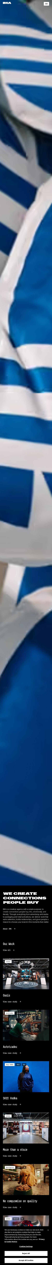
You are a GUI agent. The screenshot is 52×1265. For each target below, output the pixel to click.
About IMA (7, 929)
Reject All (26, 1253)
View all (7, 950)
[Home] (7, 3)
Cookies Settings (26, 1246)
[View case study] (26, 980)
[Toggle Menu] (46, 4)
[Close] (48, 1230)
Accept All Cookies (26, 1260)
